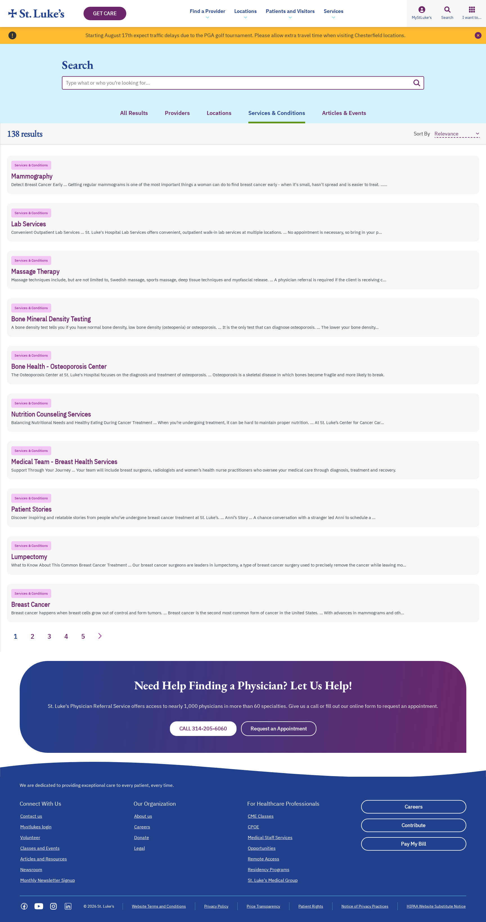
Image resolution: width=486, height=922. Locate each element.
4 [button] (66, 636)
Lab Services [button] (28, 223)
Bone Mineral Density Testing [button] (51, 318)
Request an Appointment (283, 728)
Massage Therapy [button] (35, 271)
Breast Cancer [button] (30, 604)
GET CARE (105, 13)
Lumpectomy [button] (29, 556)
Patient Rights (310, 906)
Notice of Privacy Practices (364, 906)
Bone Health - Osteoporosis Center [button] (59, 366)
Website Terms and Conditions (159, 906)
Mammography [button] (32, 175)
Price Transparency (263, 906)
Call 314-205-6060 (208, 728)
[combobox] (237, 83)
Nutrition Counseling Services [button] (51, 413)
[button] (207, 13)
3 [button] (49, 636)
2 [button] (32, 636)
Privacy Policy (216, 906)
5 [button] (83, 636)
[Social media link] (24, 906)
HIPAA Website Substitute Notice (436, 906)
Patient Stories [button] (31, 508)
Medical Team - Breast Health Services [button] (64, 461)
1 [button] (15, 636)
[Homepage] (36, 13)
